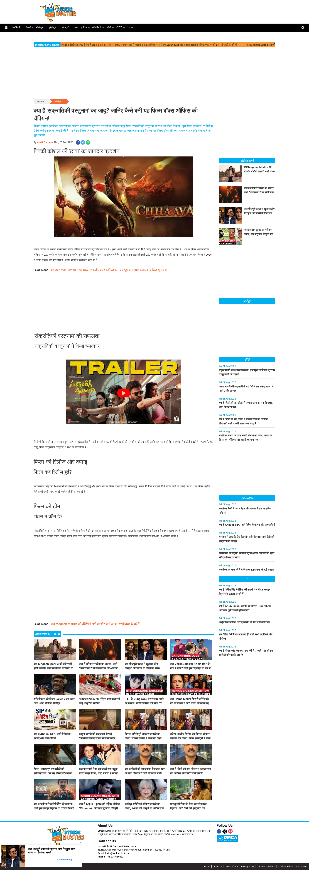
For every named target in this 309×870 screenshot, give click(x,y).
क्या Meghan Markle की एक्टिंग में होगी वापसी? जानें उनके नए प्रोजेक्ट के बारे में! (95, 624)
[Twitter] (224, 831)
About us (218, 866)
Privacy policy (247, 866)
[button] (6, 27)
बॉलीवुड (40, 27)
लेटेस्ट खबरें (247, 160)
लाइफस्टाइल (247, 498)
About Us (105, 825)
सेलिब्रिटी (97, 27)
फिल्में (28, 27)
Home (40, 101)
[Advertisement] (190, 11)
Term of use (232, 866)
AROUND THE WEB (47, 634)
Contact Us (107, 841)
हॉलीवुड (53, 27)
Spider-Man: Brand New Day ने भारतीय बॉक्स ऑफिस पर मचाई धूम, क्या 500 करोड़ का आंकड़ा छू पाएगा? (109, 270)
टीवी (109, 27)
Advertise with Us (266, 866)
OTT (119, 27)
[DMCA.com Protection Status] (227, 838)
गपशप (131, 27)
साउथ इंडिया (81, 27)
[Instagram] (230, 831)
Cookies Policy (285, 866)
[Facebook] (219, 831)
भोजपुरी (65, 27)
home (16, 27)
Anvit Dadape (45, 142)
